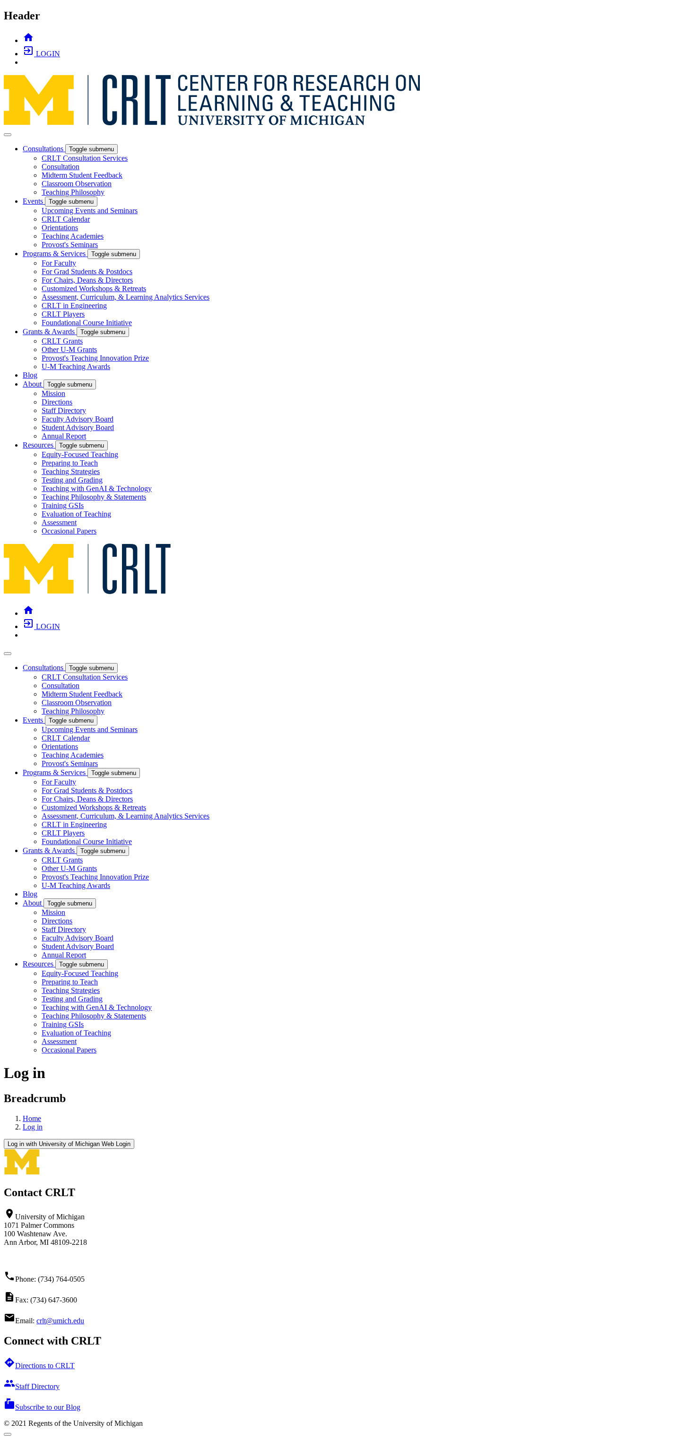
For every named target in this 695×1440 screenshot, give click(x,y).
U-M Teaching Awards (76, 366)
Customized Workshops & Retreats (94, 289)
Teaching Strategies (71, 471)
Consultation (60, 167)
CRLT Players (63, 314)
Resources (39, 445)
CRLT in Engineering (74, 306)
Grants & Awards (50, 332)
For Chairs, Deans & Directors (87, 280)
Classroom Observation (77, 184)
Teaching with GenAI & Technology (97, 488)
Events (34, 201)
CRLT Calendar (66, 219)
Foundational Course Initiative (87, 323)
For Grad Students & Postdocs (87, 271)
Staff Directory (64, 410)
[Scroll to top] (7, 1434)
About (33, 384)
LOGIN (41, 54)
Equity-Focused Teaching (80, 454)
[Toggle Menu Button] (7, 134)
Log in (33, 1127)
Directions (57, 402)
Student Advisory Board (78, 427)
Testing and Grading (72, 480)
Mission (53, 393)
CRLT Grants (62, 341)
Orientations (60, 228)
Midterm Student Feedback (82, 175)
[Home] (88, 592)
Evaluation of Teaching (76, 514)
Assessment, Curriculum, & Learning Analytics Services (125, 297)
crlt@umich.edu (60, 1321)
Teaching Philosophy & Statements (94, 497)
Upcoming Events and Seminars (90, 211)
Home (32, 1118)
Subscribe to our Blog (42, 1407)
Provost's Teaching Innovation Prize (95, 358)
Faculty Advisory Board (77, 419)
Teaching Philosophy (73, 192)
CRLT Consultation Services (85, 158)
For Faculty (59, 263)
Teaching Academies (73, 236)
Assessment (59, 522)
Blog (30, 375)
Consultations (44, 149)
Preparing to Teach (70, 463)
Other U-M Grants (69, 349)
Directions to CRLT (39, 1366)
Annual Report (64, 436)
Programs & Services (55, 254)
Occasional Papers (69, 531)
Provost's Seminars (70, 245)
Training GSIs (63, 505)
